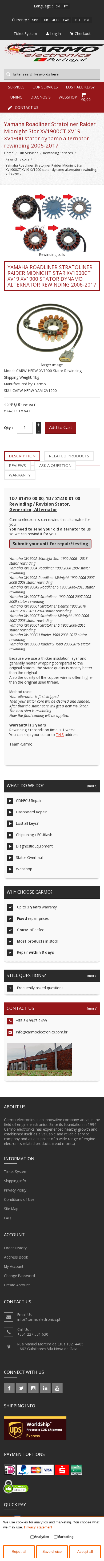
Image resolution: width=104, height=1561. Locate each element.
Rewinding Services (58, 153)
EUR (45, 20)
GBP (35, 20)
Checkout (82, 33)
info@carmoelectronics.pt (38, 1319)
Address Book (16, 1257)
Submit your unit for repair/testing (50, 544)
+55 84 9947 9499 (31, 1020)
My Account (13, 1266)
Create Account (17, 1284)
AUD (55, 20)
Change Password (19, 1275)
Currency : (20, 19)
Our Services (28, 153)
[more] (91, 786)
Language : (43, 5)
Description (22, 455)
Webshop (24, 868)
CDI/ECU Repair (29, 800)
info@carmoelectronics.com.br (41, 1031)
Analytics (41, 1537)
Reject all (19, 1552)
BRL (87, 20)
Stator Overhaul (29, 857)
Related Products (69, 455)
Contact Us (26, 107)
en (58, 6)
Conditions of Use (19, 1199)
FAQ (7, 1217)
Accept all (85, 1552)
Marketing (65, 1537)
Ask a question (55, 465)
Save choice (52, 1552)
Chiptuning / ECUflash (34, 834)
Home (9, 153)
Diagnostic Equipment (34, 846)
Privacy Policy (15, 1190)
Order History (15, 1247)
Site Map (11, 1208)
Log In (55, 33)
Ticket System (15, 1171)
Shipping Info (15, 1180)
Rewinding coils (17, 159)
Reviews (17, 465)
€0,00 (86, 99)
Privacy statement (38, 1527)
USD (77, 20)
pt (66, 6)
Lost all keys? (27, 823)
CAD (66, 20)
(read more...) (63, 1143)
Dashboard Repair (31, 811)
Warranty (20, 475)
